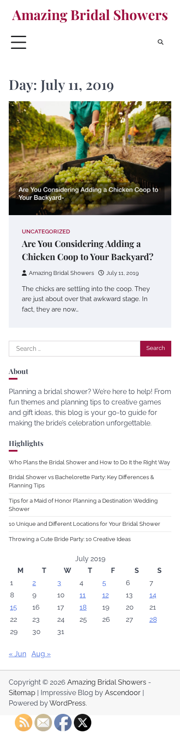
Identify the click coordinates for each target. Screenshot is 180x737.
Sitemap (22, 693)
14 (152, 595)
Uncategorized (46, 231)
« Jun (17, 654)
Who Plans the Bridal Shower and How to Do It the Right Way (89, 462)
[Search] (160, 42)
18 (83, 607)
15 (13, 607)
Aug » (41, 654)
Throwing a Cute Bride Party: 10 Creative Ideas (70, 539)
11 (83, 595)
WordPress (67, 703)
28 (153, 619)
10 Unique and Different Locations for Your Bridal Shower (84, 524)
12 (105, 595)
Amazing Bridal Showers (90, 15)
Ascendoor (123, 693)
